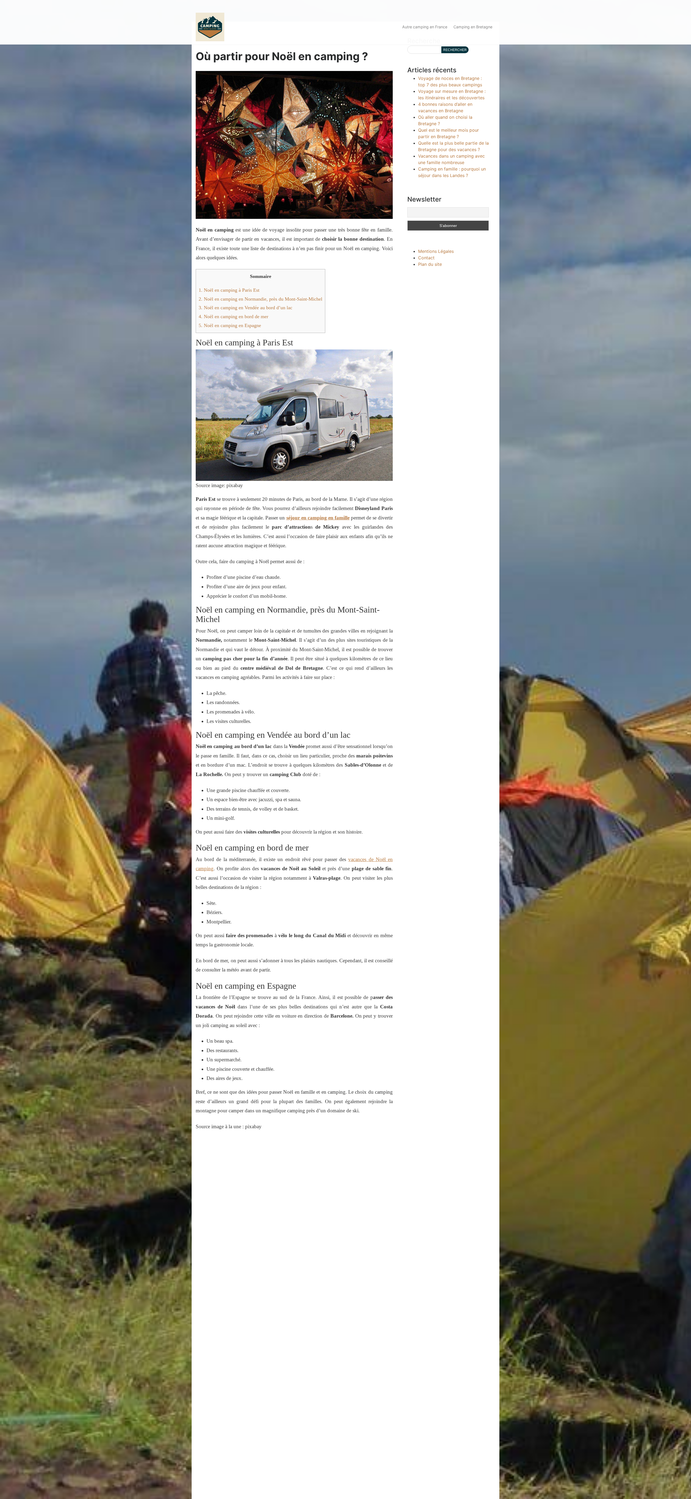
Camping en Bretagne (472, 27)
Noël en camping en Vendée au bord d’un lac (245, 307)
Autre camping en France (424, 27)
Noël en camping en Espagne (230, 325)
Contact (426, 257)
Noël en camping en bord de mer (233, 316)
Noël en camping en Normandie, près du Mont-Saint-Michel (260, 299)
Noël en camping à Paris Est (229, 290)
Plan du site (430, 264)
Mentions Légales (436, 251)
